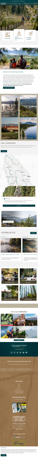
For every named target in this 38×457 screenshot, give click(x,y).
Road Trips (19, 389)
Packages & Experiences (19, 391)
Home (11, 3)
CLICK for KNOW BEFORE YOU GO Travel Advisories (18, 1)
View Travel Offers (8, 221)
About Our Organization (19, 421)
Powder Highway (18, 392)
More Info (19, 205)
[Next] (36, 249)
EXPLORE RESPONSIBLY (8, 87)
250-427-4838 (19, 429)
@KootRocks (23, 311)
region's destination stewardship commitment (12, 84)
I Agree (3, 455)
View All (4, 151)
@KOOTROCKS (22, 346)
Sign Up (35, 370)
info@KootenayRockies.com (19, 428)
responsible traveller (7, 81)
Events (19, 387)
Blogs (19, 385)
